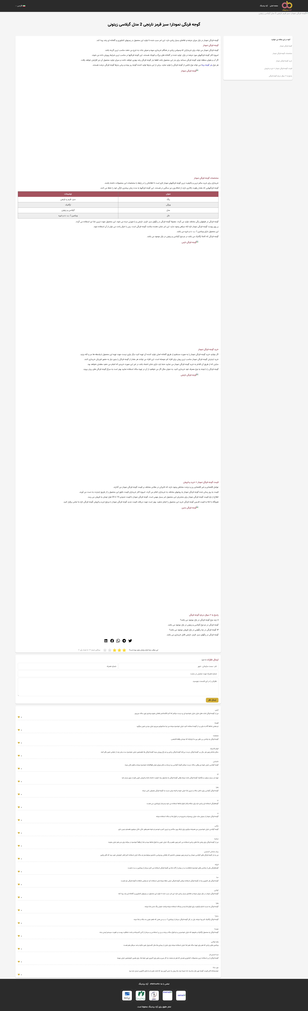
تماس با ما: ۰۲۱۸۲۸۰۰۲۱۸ (159, 984)
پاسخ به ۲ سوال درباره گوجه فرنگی (280, 76)
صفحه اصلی (274, 6)
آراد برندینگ (264, 6)
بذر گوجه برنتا (206, 65)
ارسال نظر (212, 700)
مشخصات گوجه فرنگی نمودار (282, 53)
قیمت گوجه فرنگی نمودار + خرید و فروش (278, 68)
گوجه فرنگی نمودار (286, 46)
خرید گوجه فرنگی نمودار (284, 61)
